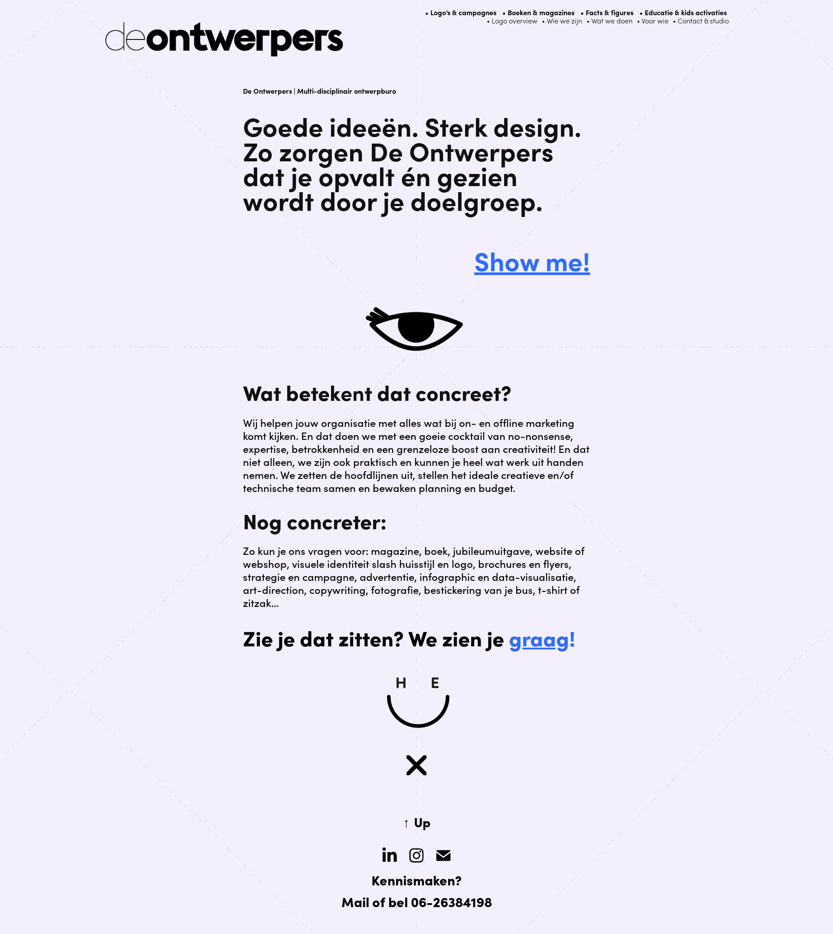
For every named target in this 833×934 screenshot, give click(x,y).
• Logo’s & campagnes (460, 12)
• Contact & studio (701, 20)
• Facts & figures (606, 12)
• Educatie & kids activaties (683, 12)
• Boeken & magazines (538, 12)
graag (539, 637)
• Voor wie (653, 20)
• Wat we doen (610, 20)
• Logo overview (512, 20)
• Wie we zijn (562, 20)
